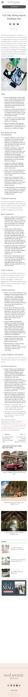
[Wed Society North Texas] (14, 2)
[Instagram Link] (8, 685)
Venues (12, 557)
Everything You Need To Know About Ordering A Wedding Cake (7, 439)
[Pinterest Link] (14, 685)
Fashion (13, 545)
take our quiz (10, 426)
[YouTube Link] (16, 685)
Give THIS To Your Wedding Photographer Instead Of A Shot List (20, 439)
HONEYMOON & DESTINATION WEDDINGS (14, 12)
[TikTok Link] (19, 685)
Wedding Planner (15, 569)
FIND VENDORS (14, 6)
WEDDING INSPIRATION (14, 694)
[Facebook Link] (11, 685)
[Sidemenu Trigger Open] (2, 2)
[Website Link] (14, 679)
